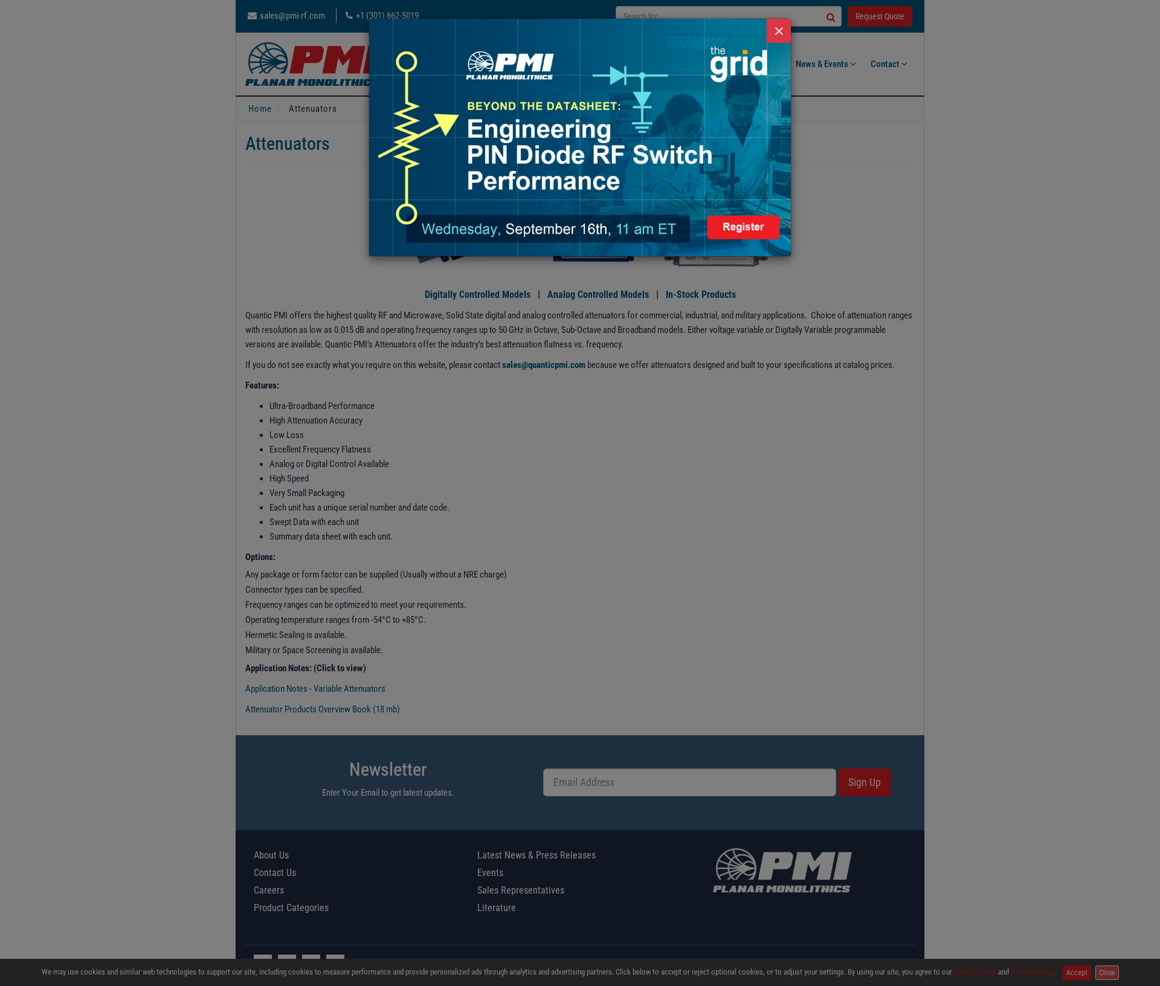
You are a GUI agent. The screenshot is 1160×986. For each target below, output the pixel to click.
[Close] (779, 31)
